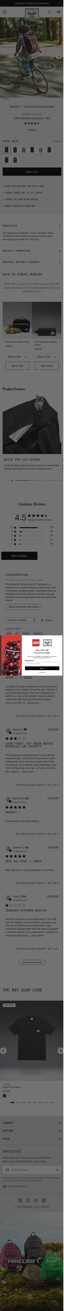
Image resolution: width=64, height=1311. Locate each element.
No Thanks (41, 672)
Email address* (28, 660)
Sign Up (41, 668)
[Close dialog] (59, 637)
